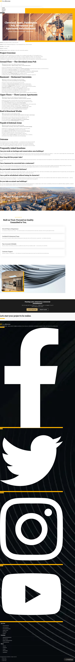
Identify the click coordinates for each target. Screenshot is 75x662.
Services (4, 9)
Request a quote (43, 309)
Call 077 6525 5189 (32, 309)
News (3, 6)
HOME (3, 7)
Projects (3, 10)
